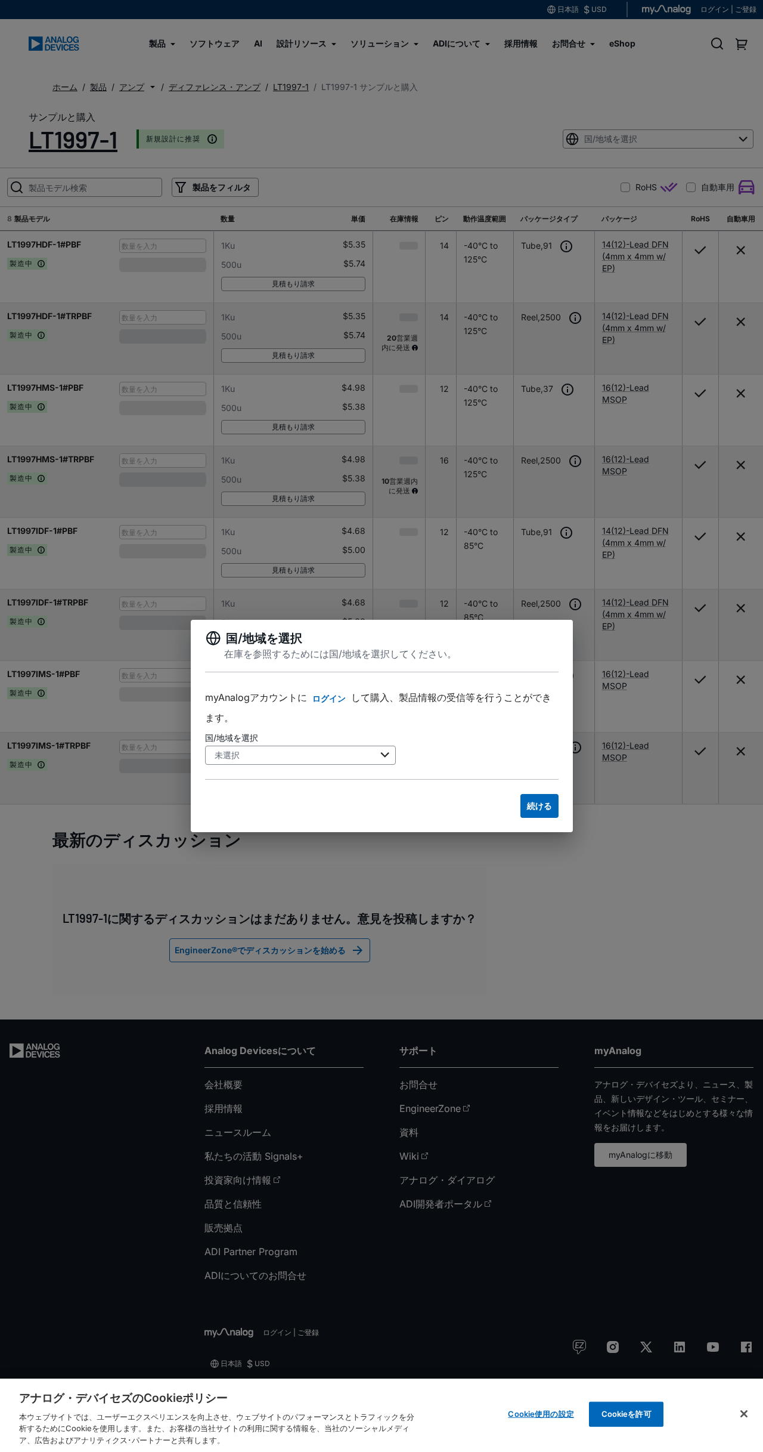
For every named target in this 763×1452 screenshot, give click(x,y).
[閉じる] (744, 1414)
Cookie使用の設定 (540, 1414)
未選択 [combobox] (227, 755)
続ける (539, 806)
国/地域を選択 (231, 738)
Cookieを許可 (626, 1414)
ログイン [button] (329, 698)
